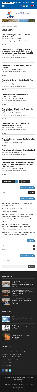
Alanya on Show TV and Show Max (22, 327)
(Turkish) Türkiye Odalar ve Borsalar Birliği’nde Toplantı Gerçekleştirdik (23, 283)
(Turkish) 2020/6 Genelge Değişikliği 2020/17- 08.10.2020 (15, 95)
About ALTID (14, 290)
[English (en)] (34, 6)
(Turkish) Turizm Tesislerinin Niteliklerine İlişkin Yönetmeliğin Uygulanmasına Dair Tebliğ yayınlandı (18, 164)
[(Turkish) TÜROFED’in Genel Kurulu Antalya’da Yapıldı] (6, 293)
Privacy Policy (16, 387)
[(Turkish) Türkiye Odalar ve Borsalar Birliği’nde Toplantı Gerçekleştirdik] (6, 284)
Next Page (26, 182)
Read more (4, 44)
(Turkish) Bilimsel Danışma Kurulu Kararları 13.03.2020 (18, 140)
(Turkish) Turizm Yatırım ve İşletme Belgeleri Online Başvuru (15, 124)
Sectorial (20, 38)
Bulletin (16, 38)
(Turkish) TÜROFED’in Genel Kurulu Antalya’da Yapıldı (22, 292)
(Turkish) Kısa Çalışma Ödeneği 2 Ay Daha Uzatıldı (17, 66)
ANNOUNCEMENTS (8, 2)
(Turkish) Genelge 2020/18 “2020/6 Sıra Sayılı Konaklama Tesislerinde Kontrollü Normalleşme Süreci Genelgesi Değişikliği (17, 51)
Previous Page (7, 182)
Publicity (28, 290)
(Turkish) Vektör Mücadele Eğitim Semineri (18, 150)
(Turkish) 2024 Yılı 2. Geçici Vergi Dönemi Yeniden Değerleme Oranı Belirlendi (16, 210)
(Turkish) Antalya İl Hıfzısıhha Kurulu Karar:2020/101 (16, 36)
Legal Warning (29, 384)
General (13, 281)
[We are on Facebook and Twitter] (6, 319)
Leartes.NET (23, 390)
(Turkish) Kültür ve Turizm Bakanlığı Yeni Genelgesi (17, 81)
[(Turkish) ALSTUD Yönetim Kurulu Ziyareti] (6, 301)
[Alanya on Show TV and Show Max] (6, 328)
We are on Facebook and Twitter (22, 318)
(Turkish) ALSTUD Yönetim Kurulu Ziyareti (22, 301)
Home (3, 26)
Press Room (15, 384)
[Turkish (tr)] (32, 6)
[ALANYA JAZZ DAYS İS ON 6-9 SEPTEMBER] (6, 337)
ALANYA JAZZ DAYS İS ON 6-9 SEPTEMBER (20, 336)
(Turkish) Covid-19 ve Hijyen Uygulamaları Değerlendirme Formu (18, 110)
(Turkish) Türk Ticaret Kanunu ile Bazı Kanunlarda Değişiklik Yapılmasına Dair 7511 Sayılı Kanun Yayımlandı (18, 233)
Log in (23, 387)
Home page (7, 384)
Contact (21, 384)
